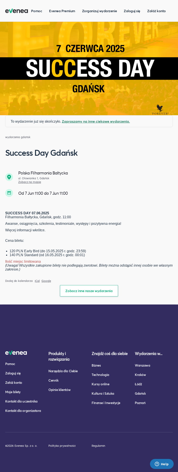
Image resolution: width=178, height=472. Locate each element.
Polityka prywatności (62, 446)
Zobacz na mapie (29, 182)
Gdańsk (140, 393)
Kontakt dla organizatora (23, 410)
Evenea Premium (62, 10)
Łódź (138, 384)
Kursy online (100, 384)
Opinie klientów (59, 389)
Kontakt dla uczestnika (21, 401)
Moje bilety (13, 392)
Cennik (53, 380)
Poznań (140, 403)
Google (46, 281)
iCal (37, 281)
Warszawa (142, 365)
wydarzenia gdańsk (17, 137)
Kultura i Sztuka (103, 393)
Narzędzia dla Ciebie (63, 371)
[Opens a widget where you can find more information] (162, 464)
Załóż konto (156, 10)
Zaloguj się (132, 10)
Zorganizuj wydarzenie (99, 10)
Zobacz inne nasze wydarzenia (88, 290)
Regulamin (98, 446)
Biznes (96, 365)
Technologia (100, 374)
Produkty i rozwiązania (58, 356)
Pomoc (36, 10)
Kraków (140, 374)
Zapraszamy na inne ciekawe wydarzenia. (96, 121)
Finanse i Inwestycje (106, 403)
